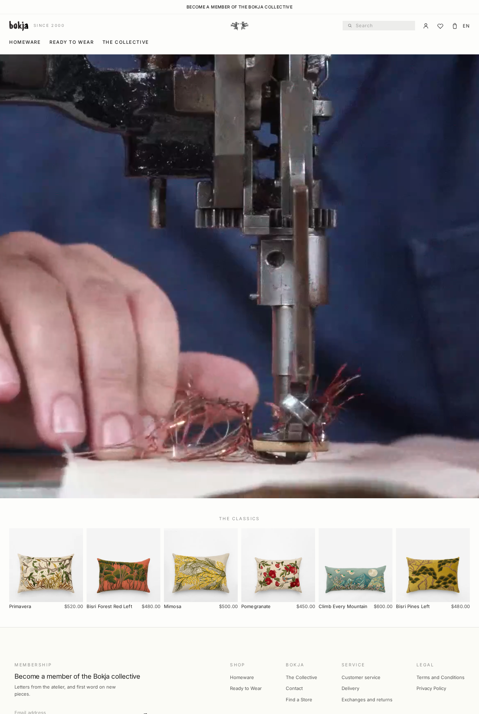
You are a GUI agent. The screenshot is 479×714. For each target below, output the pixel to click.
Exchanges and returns (367, 699)
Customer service (361, 677)
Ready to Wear (71, 42)
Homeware (25, 42)
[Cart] (455, 26)
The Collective (125, 42)
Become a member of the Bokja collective (239, 7)
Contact (294, 688)
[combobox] (383, 26)
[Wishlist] (440, 26)
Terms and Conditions (440, 677)
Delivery (350, 688)
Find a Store (299, 699)
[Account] (426, 26)
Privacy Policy (431, 688)
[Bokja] (239, 25)
